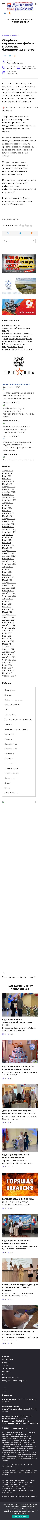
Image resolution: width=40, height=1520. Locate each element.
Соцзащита (9, 778)
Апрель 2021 (8, 641)
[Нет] (37, 1511)
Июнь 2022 (7, 604)
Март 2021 (6, 644)
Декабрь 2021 (8, 620)
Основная (9, 759)
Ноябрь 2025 (8, 495)
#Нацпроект (7, 1359)
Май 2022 (6, 607)
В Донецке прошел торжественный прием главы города (16, 328)
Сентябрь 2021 (9, 628)
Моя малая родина (10, 1378)
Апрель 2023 (8, 577)
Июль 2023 (7, 569)
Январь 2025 (8, 521)
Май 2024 (6, 543)
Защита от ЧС (10, 714)
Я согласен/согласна (20, 1517)
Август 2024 (7, 535)
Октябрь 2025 (8, 497)
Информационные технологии (18, 719)
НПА (4, 1375)
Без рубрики (10, 690)
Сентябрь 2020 (9, 660)
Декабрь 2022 (8, 588)
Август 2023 (7, 567)
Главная (5, 1356)
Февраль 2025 (8, 519)
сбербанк (7, 219)
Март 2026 (7, 484)
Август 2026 (7, 471)
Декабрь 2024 (8, 524)
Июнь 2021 (7, 636)
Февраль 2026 (8, 487)
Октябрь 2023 (8, 561)
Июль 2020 (7, 665)
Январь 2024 (8, 553)
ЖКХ (7, 710)
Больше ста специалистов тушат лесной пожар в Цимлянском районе (16, 429)
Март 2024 (7, 548)
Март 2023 (7, 580)
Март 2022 (7, 612)
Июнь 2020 (7, 668)
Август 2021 (7, 631)
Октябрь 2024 (8, 529)
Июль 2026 (7, 473)
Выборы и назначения (15, 700)
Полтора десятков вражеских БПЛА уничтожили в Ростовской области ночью (18, 396)
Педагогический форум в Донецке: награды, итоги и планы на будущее (20, 1287)
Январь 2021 (8, 649)
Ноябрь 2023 (8, 559)
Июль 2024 (7, 537)
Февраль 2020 (9, 676)
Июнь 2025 (7, 508)
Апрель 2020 (8, 671)
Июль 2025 (7, 505)
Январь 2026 (8, 489)
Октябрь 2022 (8, 593)
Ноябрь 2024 (8, 527)
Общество (9, 754)
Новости (8, 739)
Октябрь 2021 (8, 625)
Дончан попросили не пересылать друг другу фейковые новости (17, 201)
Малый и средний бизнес (16, 729)
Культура (8, 724)
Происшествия (11, 773)
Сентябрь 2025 (9, 500)
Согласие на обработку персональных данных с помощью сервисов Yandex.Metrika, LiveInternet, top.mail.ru (19, 1472)
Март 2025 (7, 516)
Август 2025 (7, 503)
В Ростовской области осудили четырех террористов (18, 1333)
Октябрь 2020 (8, 657)
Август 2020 (7, 663)
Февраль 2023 (9, 583)
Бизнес (8, 695)
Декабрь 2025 (8, 492)
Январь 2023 (8, 585)
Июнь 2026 (7, 476)
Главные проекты (12, 705)
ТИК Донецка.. (11, 793)
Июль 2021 (7, 633)
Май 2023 (6, 575)
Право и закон (11, 768)
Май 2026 (6, 479)
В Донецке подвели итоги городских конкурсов (15, 1156)
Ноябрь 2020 (8, 655)
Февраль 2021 (8, 647)
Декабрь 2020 (9, 652)
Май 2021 (6, 639)
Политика (9, 763)
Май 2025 (6, 511)
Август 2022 (7, 599)
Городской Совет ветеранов (14, 1381)
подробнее (15, 1506)
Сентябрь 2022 (9, 596)
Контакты (6, 1372)
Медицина (9, 734)
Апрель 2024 (8, 545)
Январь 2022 (8, 617)
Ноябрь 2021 (8, 623)
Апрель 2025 (8, 513)
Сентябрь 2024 (9, 532)
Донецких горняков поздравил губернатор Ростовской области (18, 1112)
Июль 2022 (7, 601)
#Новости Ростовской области (16, 384)
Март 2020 (7, 673)
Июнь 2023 (7, 572)
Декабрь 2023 (8, 556)
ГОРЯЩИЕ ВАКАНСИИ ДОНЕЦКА (17, 349)
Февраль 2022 (9, 615)
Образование (11, 744)
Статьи (7, 788)
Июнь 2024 (7, 540)
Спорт (7, 783)
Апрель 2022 (8, 609)
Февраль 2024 (9, 551)
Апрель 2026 (8, 481)
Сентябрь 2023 (9, 564)
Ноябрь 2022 (8, 591)
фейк (16, 219)
